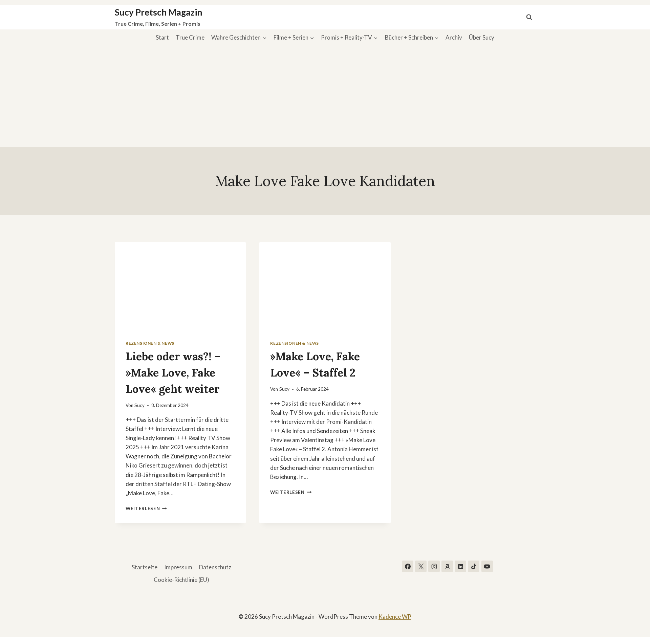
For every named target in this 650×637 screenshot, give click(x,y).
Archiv (454, 37)
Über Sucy (481, 37)
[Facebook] (407, 566)
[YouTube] (487, 566)
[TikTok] (473, 566)
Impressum (178, 567)
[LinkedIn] (460, 566)
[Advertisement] (325, 96)
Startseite (144, 567)
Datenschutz (215, 567)
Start (162, 37)
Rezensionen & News (150, 343)
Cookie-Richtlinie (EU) (181, 579)
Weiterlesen (146, 508)
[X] (421, 566)
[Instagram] (434, 566)
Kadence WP (394, 616)
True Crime (190, 37)
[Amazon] (447, 566)
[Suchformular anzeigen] (529, 17)
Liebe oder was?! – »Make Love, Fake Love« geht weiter (173, 372)
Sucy (139, 405)
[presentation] (180, 285)
